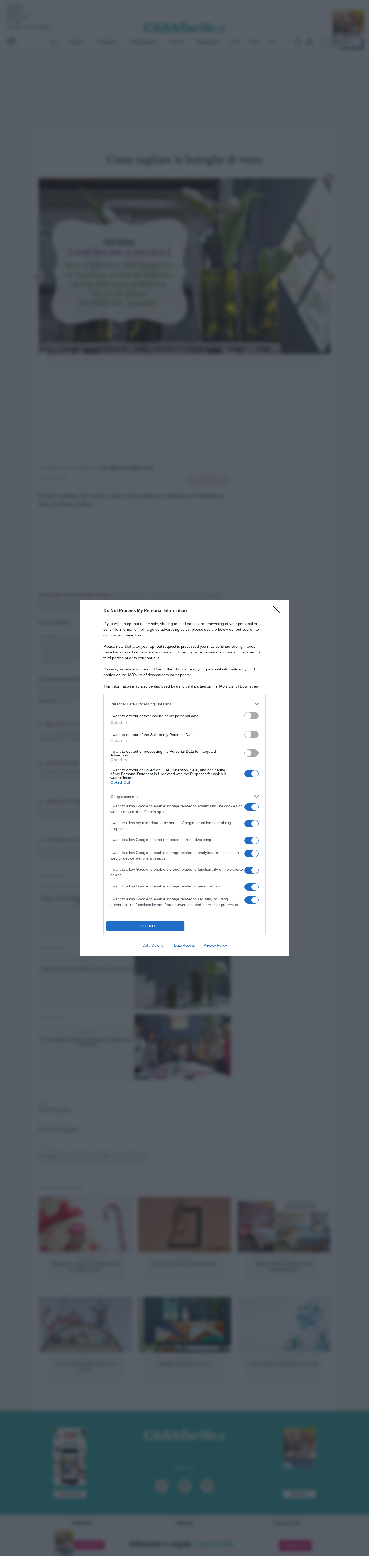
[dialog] (184, 778)
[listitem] (184, 704)
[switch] (251, 715)
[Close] (278, 611)
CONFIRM (146, 926)
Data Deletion (154, 945)
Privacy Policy (215, 945)
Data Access (184, 945)
